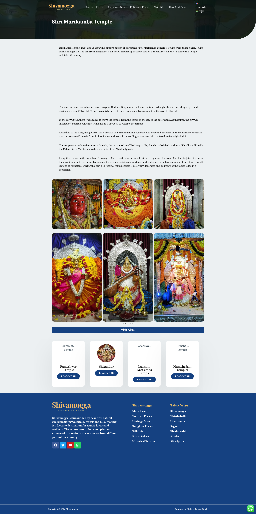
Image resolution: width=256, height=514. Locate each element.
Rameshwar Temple (68, 368)
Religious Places (139, 7)
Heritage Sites (116, 7)
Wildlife (159, 7)
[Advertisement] (131, 81)
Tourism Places (94, 7)
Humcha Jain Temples (182, 368)
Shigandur (106, 366)
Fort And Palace (178, 7)
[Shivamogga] (61, 7)
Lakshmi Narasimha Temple (144, 370)
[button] (54, 204)
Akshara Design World (197, 509)
